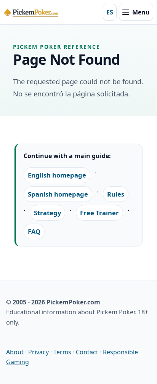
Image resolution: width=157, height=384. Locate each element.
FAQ (34, 231)
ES (109, 12)
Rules (115, 194)
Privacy (38, 352)
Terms (62, 352)
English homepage (57, 175)
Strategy (47, 212)
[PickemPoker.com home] (32, 12)
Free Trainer (99, 212)
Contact (87, 352)
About (15, 352)
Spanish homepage (58, 194)
